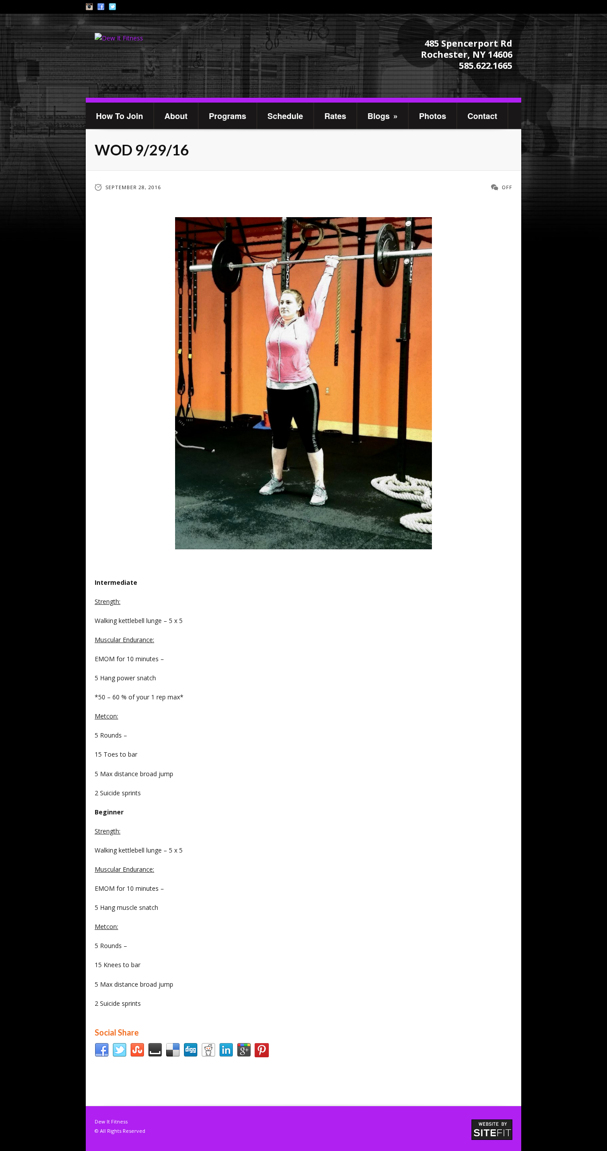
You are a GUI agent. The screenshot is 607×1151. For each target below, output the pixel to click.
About (176, 116)
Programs (227, 116)
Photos (432, 116)
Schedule (285, 116)
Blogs (382, 116)
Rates (335, 116)
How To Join (119, 116)
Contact (482, 116)
